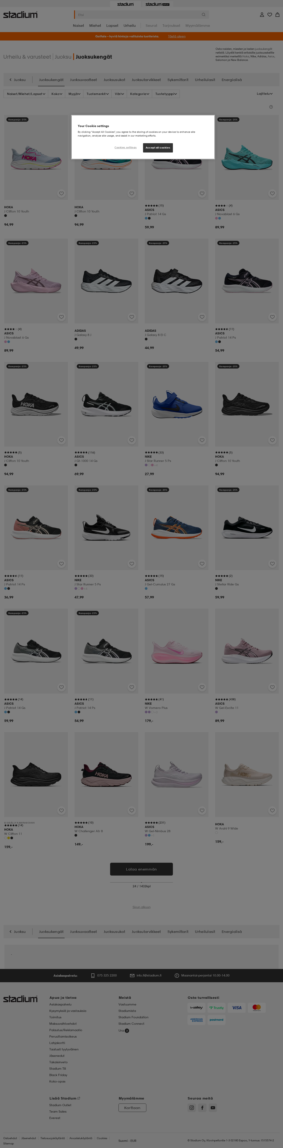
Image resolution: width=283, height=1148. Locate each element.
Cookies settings (126, 147)
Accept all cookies (158, 147)
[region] (143, 137)
